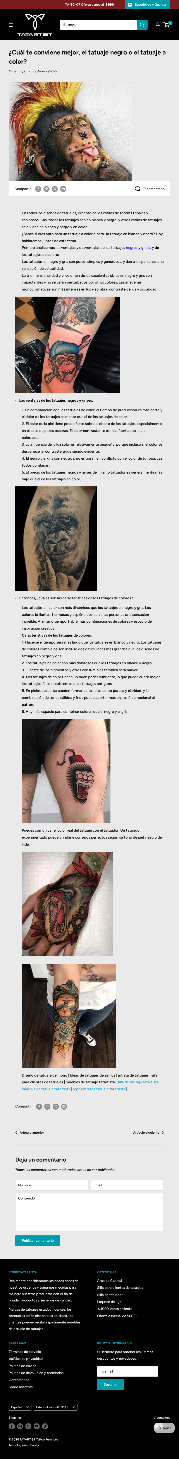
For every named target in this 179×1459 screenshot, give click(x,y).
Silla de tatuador (110, 1295)
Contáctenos (19, 1380)
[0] (166, 24)
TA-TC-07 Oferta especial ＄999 (89, 5)
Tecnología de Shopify (24, 1445)
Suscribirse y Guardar (150, 5)
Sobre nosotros (21, 1387)
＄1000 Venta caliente (114, 1309)
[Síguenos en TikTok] (45, 1426)
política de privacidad (26, 1359)
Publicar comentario (38, 1240)
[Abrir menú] (11, 25)
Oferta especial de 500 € (117, 1316)
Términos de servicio (25, 1352)
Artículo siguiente (146, 1133)
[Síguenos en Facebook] (12, 1426)
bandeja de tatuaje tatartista (46, 1089)
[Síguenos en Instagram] (20, 1426)
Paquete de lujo (109, 1302)
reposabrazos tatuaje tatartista (99, 1089)
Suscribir (111, 1384)
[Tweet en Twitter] (55, 188)
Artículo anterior (32, 1133)
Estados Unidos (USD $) (52, 1407)
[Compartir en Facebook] (38, 188)
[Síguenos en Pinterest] (28, 1426)
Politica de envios (22, 1366)
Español (16, 1407)
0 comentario (154, 189)
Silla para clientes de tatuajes (120, 1288)
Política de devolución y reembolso (36, 1373)
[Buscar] (142, 25)
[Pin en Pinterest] (46, 188)
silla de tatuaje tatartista (138, 1082)
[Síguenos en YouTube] (37, 1426)
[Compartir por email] (63, 188)
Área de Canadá (109, 1281)
